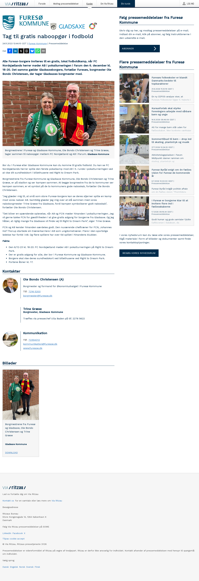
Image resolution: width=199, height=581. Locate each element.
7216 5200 (34, 291)
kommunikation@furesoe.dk (40, 344)
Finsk (37, 567)
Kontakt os (8, 500)
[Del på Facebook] (9, 51)
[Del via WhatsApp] (37, 51)
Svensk (29, 567)
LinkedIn (6, 533)
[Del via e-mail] (43, 51)
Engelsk (14, 567)
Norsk (22, 567)
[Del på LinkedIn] (15, 51)
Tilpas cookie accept (13, 538)
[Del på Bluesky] (32, 51)
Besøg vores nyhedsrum (139, 253)
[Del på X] (21, 51)
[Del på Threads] (26, 51)
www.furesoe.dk (32, 348)
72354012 (34, 340)
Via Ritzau (57, 500)
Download (11, 452)
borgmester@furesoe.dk (37, 295)
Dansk (5, 567)
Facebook (17, 533)
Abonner (128, 48)
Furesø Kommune (37, 43)
